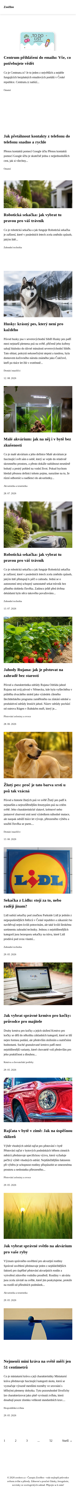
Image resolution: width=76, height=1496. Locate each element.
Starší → (67, 1440)
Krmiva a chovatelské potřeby (19, 1062)
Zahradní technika (13, 247)
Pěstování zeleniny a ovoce (17, 716)
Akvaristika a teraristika (15, 486)
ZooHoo (9, 7)
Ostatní (7, 90)
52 (50, 1440)
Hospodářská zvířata (14, 1408)
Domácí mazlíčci (12, 370)
